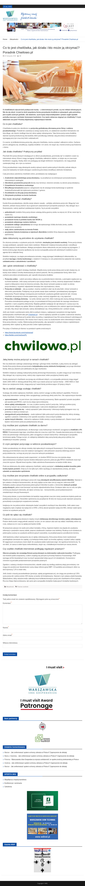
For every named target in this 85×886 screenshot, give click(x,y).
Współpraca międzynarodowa (15, 779)
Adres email (7, 635)
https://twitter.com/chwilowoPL (16, 335)
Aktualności (10, 586)
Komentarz (7, 603)
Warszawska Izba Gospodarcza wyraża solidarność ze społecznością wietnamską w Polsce (45, 759)
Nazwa (5, 627)
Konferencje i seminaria (13, 783)
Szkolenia (8, 787)
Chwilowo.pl (32, 314)
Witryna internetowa (10, 643)
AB (20, 56)
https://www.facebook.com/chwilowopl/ (19, 332)
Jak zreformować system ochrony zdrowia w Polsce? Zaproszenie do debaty (39, 752)
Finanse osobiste (22, 586)
